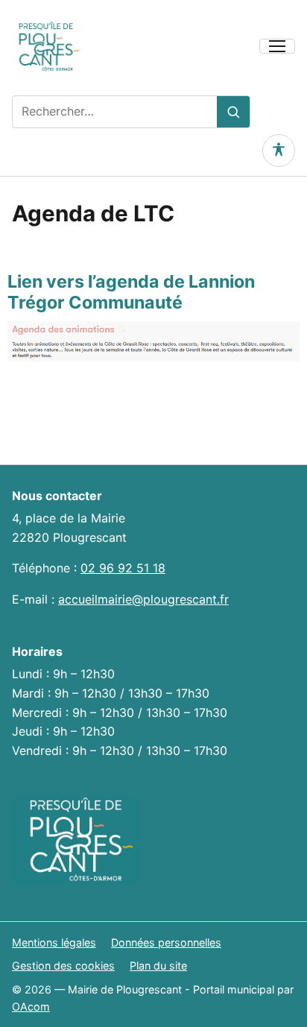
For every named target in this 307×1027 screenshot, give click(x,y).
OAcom (31, 1006)
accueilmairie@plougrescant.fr (143, 599)
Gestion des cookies (63, 965)
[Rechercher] (233, 111)
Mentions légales (54, 942)
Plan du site (158, 965)
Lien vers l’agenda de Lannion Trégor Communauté (131, 292)
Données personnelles (166, 942)
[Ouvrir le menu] (277, 46)
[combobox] (115, 111)
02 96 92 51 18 (122, 567)
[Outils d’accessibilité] (278, 150)
